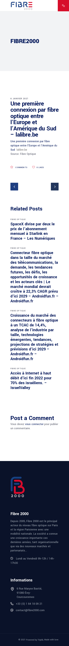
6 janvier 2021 (19, 98)
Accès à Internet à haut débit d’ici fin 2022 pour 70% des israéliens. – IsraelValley (31, 380)
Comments (21, 167)
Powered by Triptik (34, 639)
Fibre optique (18, 219)
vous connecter (34, 424)
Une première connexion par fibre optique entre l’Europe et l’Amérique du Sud (33, 145)
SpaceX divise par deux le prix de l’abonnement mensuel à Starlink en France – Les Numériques (32, 231)
